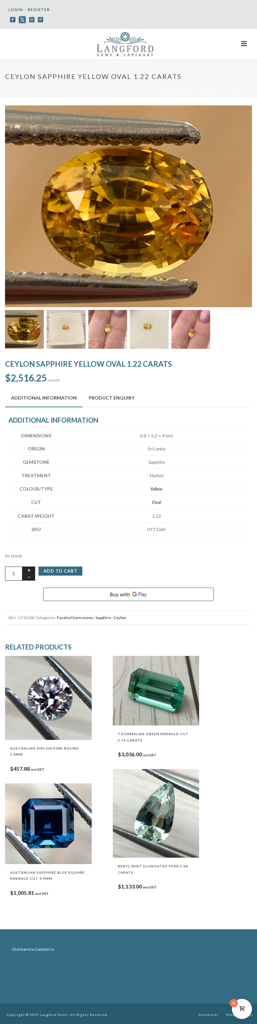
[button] (239, 118)
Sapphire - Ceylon (132, 90)
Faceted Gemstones (86, 90)
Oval (156, 502)
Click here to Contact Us (33, 949)
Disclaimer (208, 1015)
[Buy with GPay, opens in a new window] (128, 594)
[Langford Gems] (128, 44)
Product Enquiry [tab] (112, 398)
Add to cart (60, 571)
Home (54, 90)
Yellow (156, 489)
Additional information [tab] (44, 398)
